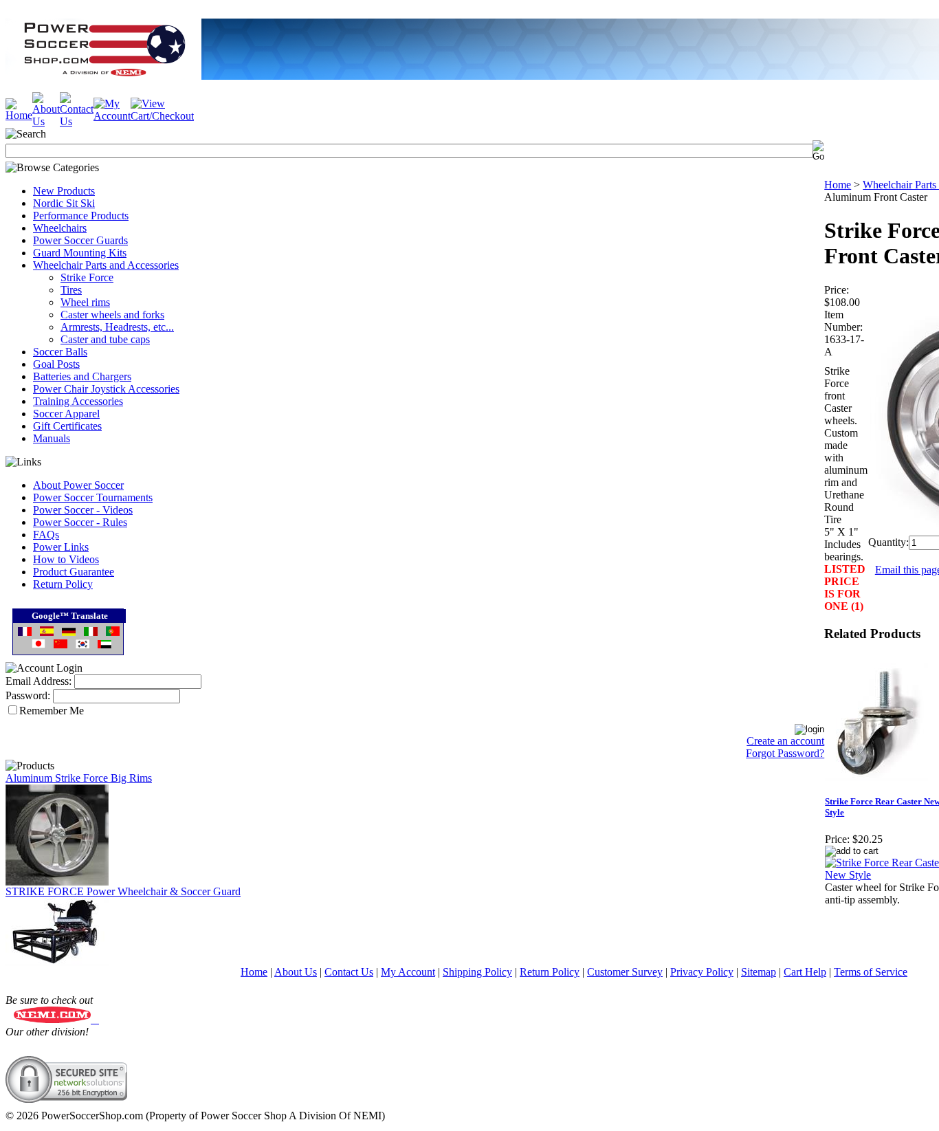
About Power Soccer (78, 485)
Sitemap (758, 972)
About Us (295, 972)
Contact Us (348, 972)
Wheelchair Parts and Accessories (106, 265)
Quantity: (888, 542)
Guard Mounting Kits (79, 253)
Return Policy (63, 584)
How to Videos (66, 559)
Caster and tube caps (105, 339)
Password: (27, 695)
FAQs (46, 534)
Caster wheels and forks (112, 314)
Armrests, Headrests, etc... (117, 327)
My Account (408, 972)
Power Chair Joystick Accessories (106, 389)
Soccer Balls (60, 352)
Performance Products (81, 215)
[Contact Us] (76, 121)
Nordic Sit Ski (64, 203)
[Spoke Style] (57, 882)
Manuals (51, 438)
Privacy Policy (701, 972)
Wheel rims (85, 302)
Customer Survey (625, 972)
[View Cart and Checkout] (162, 116)
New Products (64, 191)
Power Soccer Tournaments (93, 497)
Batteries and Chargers (82, 376)
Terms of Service (870, 972)
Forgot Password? (785, 753)
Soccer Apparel (66, 413)
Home (837, 184)
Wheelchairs (60, 228)
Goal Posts (56, 364)
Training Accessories (78, 401)
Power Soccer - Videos (83, 510)
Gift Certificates (67, 426)
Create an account (785, 741)
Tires (71, 290)
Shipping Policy (477, 972)
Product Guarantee (73, 572)
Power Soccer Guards (80, 240)
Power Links (61, 547)
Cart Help (805, 972)
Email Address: (38, 681)
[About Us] (46, 121)
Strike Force (86, 277)
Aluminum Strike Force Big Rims (78, 778)
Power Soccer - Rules (80, 522)
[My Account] (112, 116)
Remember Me (51, 710)
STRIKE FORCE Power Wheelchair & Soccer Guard (123, 891)
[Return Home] (18, 115)
